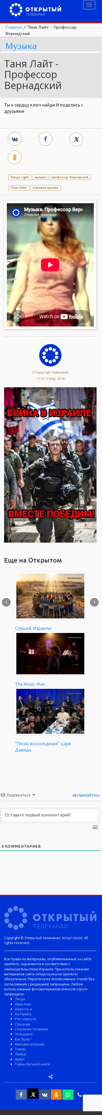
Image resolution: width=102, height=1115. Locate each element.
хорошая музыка (45, 187)
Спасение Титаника (31, 1029)
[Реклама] (50, 464)
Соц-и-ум (22, 1024)
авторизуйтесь (86, 795)
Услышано (24, 1033)
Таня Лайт (18, 187)
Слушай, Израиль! (33, 628)
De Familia (23, 1013)
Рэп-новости (25, 1018)
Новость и (23, 1009)
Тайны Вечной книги (32, 1064)
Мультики (23, 1004)
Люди (20, 998)
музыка (40, 177)
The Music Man (30, 684)
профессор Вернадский (69, 177)
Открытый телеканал (50, 372)
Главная (13, 27)
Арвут (19, 1059)
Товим (20, 1049)
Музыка (21, 46)
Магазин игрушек (29, 1044)
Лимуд (20, 1053)
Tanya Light (19, 177)
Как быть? (23, 1039)
